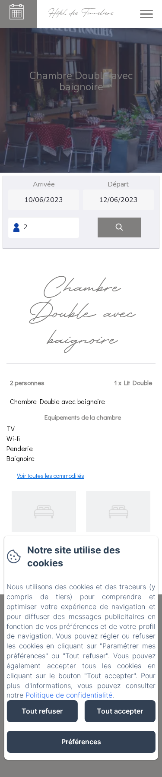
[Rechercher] (119, 228)
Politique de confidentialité (68, 695)
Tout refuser (42, 711)
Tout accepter (120, 711)
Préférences (81, 741)
